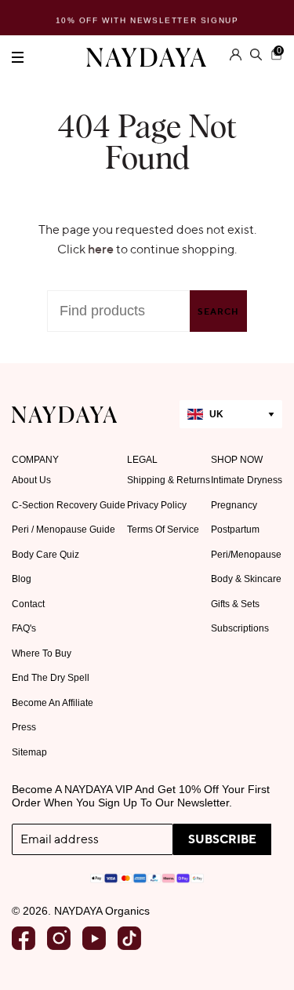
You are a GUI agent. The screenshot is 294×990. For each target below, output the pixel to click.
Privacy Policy (157, 505)
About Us (31, 480)
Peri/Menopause (246, 554)
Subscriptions (240, 628)
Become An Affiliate (52, 702)
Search (218, 311)
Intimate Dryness (246, 480)
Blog (21, 578)
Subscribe (222, 839)
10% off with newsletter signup (147, 19)
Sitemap (29, 752)
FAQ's (24, 628)
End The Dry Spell (50, 677)
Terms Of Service (163, 529)
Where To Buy (41, 653)
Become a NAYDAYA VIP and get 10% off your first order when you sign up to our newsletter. (141, 796)
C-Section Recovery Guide (68, 505)
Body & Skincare (246, 578)
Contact (28, 604)
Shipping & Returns (168, 480)
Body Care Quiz (45, 554)
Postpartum (235, 529)
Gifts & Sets (235, 604)
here (101, 249)
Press (24, 727)
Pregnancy (234, 505)
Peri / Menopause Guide (63, 529)
